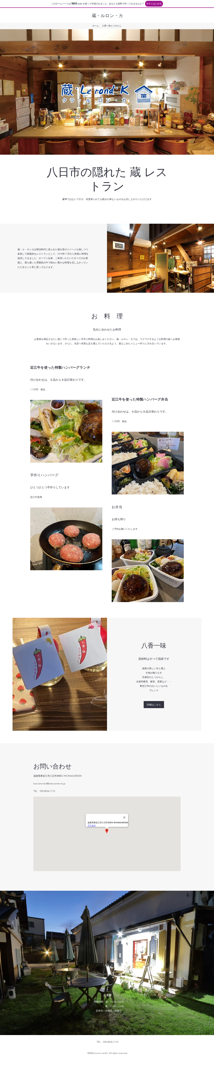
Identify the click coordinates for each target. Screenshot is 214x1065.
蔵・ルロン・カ (107, 15)
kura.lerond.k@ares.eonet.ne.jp (49, 783)
